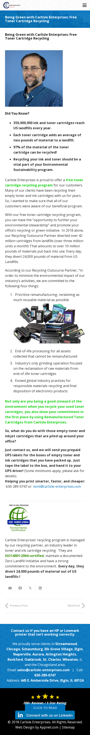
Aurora (38, 654)
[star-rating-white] (45, 699)
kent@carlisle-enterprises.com (57, 486)
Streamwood (66, 643)
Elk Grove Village (59, 649)
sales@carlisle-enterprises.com (43, 670)
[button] (84, 5)
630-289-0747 (45, 675)
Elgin (79, 649)
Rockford (15, 659)
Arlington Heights (61, 654)
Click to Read (45, 707)
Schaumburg (32, 649)
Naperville (22, 654)
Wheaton (70, 659)
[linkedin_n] (45, 715)
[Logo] (11, 5)
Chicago (13, 649)
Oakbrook (32, 659)
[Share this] (20, 588)
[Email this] (10, 588)
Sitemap (68, 727)
